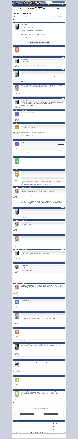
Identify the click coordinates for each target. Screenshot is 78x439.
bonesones (56, 429)
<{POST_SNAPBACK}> (61, 144)
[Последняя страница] (23, 19)
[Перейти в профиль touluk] (17, 363)
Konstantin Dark (20, 15)
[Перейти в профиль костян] (17, 49)
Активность (39, 4)
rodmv (17, 389)
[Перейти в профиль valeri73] (17, 332)
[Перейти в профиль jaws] (53, 426)
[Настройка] (63, 4)
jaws (55, 426)
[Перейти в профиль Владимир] (17, 380)
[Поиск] (64, 2)
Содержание (16, 4)
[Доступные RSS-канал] (64, 432)
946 (17, 368)
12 (17, 118)
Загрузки (26, 4)
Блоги (31, 4)
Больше (45, 4)
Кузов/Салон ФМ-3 (23, 16)
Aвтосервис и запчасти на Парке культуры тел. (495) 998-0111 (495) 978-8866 (23, 8)
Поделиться (55, 16)
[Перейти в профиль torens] (17, 114)
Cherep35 (56, 423)
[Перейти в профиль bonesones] (53, 429)
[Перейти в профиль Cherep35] (53, 423)
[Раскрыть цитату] (22, 59)
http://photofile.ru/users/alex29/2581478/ (54, 345)
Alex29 (17, 342)
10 (17, 336)
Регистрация (60, 4)
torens (17, 110)
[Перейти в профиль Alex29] (17, 346)
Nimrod (17, 156)
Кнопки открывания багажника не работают (20, 423)
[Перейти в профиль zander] (17, 87)
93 (17, 384)
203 (17, 131)
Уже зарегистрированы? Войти (52, 4)
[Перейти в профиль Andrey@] (17, 302)
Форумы (21, 4)
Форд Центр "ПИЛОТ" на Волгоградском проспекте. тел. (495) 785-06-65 (49, 8)
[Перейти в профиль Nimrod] (17, 160)
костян (17, 45)
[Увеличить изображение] (32, 152)
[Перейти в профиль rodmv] (17, 393)
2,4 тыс (17, 195)
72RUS (17, 123)
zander (17, 83)
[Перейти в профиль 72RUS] (17, 127)
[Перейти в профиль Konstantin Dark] (14, 16)
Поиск (35, 4)
